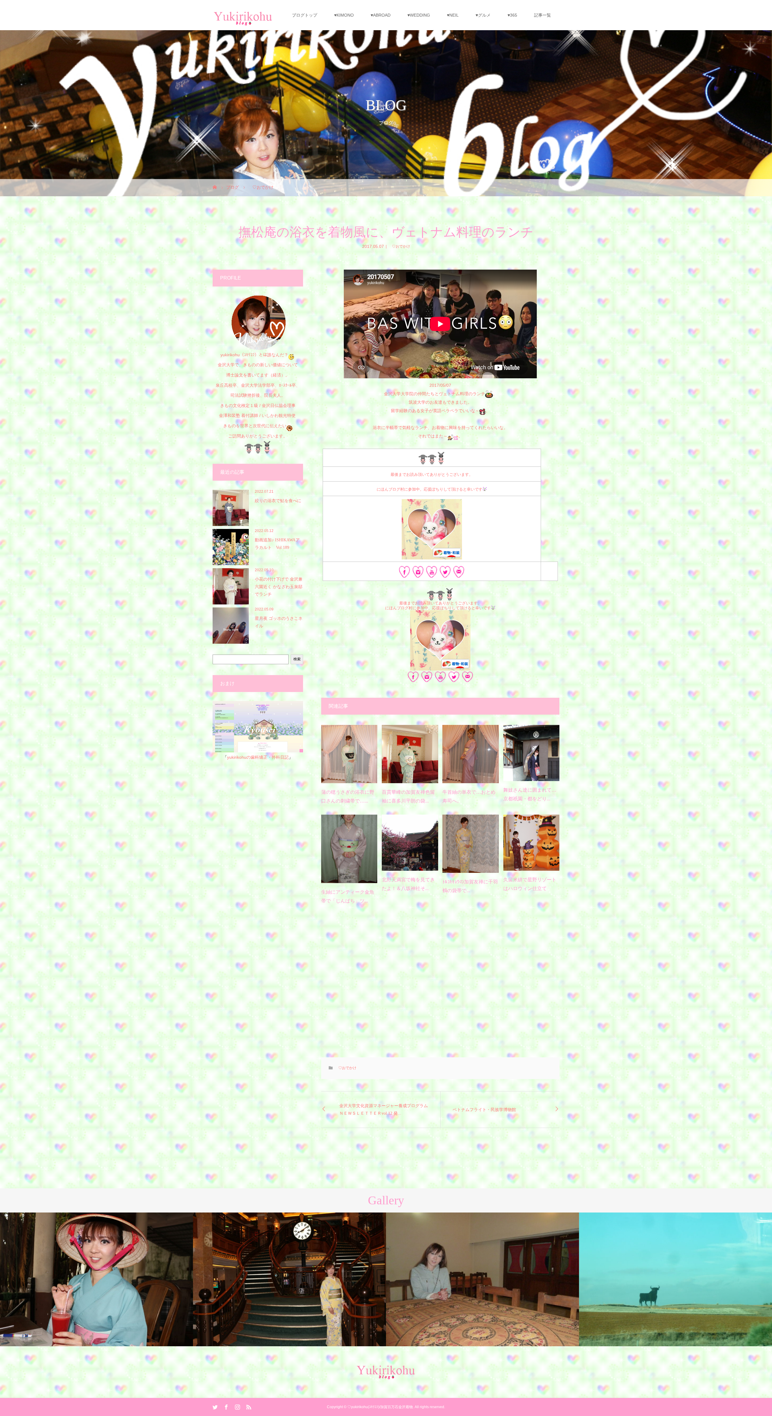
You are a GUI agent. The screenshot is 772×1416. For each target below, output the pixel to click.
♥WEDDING (418, 15)
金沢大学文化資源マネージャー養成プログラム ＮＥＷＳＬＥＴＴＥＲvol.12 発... (385, 1110)
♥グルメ (483, 15)
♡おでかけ (399, 246)
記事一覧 (542, 15)
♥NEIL (453, 15)
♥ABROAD (381, 15)
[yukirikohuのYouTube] (431, 574)
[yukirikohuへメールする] (459, 574)
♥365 (512, 15)
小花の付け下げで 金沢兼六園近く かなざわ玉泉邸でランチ (278, 587)
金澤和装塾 (230, 415)
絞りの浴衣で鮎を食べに (278, 500)
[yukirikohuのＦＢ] (404, 574)
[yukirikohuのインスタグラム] (418, 574)
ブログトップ (304, 15)
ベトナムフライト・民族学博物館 (484, 1109)
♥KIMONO (344, 15)
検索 (297, 659)
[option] (96, 1279)
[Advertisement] (440, 985)
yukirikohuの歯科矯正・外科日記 (258, 757)
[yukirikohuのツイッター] (445, 574)
